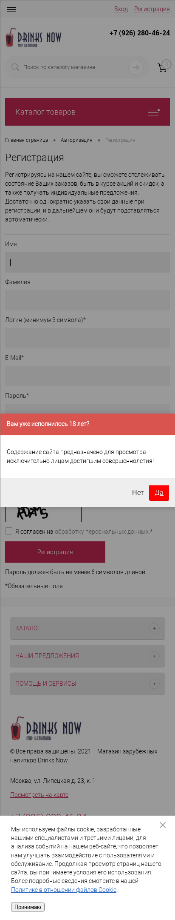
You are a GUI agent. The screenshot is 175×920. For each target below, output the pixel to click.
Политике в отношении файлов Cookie (63, 889)
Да (159, 493)
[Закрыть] (166, 825)
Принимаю (27, 907)
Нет (138, 492)
